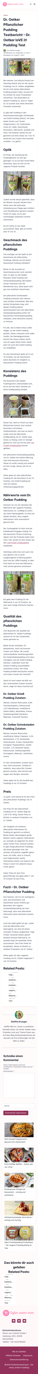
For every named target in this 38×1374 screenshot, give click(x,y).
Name (6, 1106)
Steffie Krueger (15, 50)
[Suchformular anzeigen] (34, 4)
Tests (5, 15)
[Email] (24, 1321)
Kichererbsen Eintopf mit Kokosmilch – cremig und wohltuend (14, 1192)
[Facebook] (13, 1321)
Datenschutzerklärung (19, 1359)
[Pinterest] (19, 1321)
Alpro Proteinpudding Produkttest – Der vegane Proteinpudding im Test (18, 1245)
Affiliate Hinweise (13, 1355)
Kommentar (9, 1071)
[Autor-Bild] (4, 50)
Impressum (27, 1355)
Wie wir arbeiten (19, 1352)
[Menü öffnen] (31, 4)
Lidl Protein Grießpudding (18, 543)
